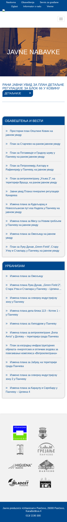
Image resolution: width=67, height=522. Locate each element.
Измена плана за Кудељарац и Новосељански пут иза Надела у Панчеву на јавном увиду (33, 208)
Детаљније (13, 93)
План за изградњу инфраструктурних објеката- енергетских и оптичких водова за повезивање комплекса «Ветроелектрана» (32, 349)
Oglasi (14, 6)
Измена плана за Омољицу (26, 276)
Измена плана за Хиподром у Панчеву (33, 323)
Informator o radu (32, 6)
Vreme (50, 6)
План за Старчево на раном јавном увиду (35, 143)
